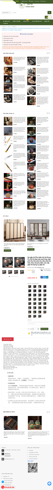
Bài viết (47, 21)
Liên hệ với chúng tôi (33, 458)
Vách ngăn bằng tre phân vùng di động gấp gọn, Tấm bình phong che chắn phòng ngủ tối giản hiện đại (14, 244)
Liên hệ (6, 23)
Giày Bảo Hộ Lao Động (7, 478)
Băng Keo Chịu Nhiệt (7, 482)
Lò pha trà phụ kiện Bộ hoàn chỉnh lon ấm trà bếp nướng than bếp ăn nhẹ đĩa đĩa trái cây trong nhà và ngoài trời (19, 86)
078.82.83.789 (7, 455)
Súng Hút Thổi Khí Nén (8, 480)
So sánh (37, 1)
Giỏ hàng (43, 1)
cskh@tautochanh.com (9, 459)
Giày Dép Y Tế (6, 476)
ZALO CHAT (30, 461)
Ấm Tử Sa (26, 21)
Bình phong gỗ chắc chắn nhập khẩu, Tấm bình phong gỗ (37, 244)
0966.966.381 (7, 453)
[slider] (30, 270)
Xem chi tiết (7, 250)
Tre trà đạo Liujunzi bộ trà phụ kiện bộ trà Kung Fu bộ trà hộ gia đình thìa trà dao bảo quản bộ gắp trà (18, 184)
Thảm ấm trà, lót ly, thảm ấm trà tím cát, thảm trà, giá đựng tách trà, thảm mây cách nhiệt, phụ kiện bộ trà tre (19, 192)
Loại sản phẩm (5, 12)
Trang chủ (7, 21)
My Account (25, 1)
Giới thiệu (31, 450)
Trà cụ (9, 26)
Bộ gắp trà (14, 26)
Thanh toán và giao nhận (34, 454)
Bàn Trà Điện (16, 21)
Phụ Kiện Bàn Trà (37, 21)
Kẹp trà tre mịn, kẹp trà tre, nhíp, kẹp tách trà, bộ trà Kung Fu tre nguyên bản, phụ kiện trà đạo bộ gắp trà (19, 137)
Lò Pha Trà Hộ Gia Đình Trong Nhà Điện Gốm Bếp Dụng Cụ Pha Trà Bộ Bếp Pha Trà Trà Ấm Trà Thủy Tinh (19, 59)
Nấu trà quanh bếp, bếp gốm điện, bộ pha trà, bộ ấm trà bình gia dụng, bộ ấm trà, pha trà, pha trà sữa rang (19, 69)
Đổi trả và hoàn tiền (33, 456)
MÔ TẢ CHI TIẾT (8, 339)
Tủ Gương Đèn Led (7, 484)
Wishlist (31, 1)
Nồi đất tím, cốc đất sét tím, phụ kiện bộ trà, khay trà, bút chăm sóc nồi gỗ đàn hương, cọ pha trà (19, 175)
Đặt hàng (45, 328)
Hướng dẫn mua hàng (33, 452)
